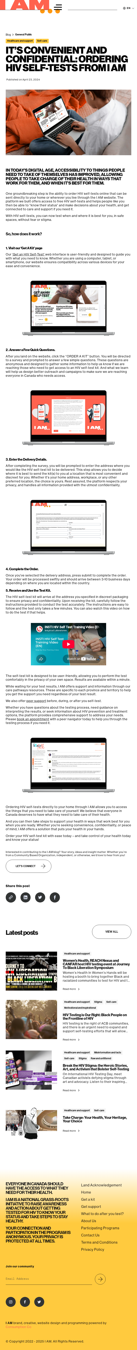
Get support (91, 1207)
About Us (88, 1221)
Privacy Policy (92, 1250)
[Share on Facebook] (55, 897)
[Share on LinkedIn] (25, 897)
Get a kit (88, 1199)
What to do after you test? (102, 1214)
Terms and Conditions (99, 1242)
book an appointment (33, 719)
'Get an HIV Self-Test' (28, 254)
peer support (36, 701)
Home (86, 1192)
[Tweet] (40, 897)
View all (111, 931)
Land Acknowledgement (101, 1185)
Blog (8, 34)
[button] (58, 7)
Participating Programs (100, 1228)
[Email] (11, 897)
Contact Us (90, 1235)
